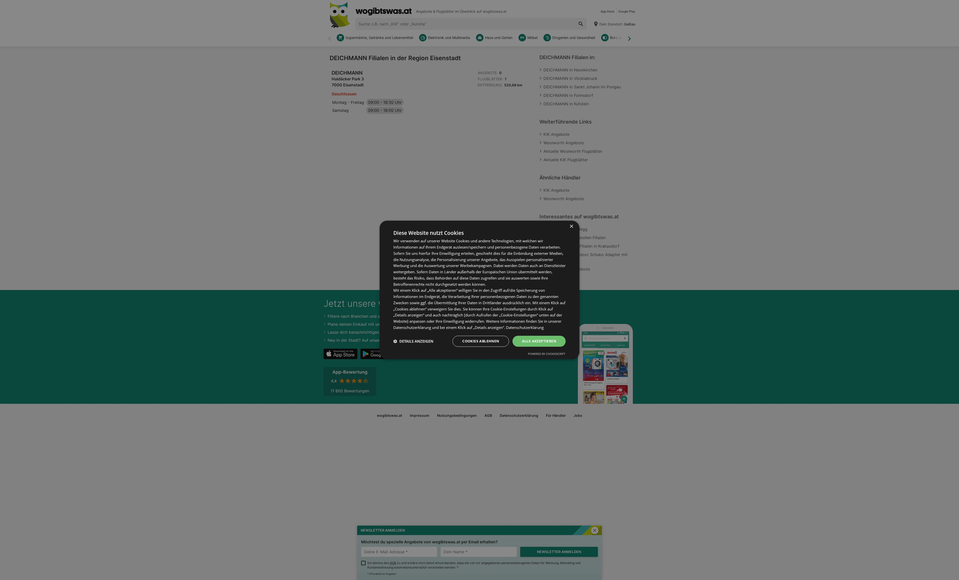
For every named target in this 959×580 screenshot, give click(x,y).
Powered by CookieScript (546, 354)
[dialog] (479, 290)
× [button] (571, 226)
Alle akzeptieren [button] (539, 341)
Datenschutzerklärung (525, 327)
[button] (413, 341)
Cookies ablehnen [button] (480, 341)
